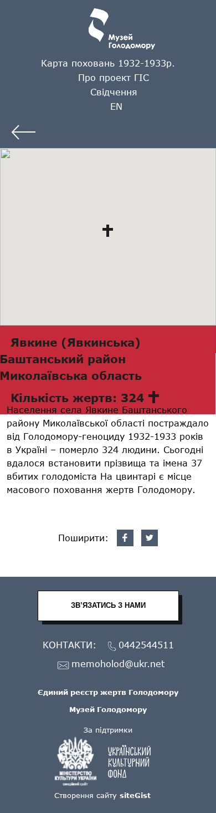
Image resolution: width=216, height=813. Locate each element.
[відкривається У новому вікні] (108, 761)
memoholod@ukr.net (117, 664)
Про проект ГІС (113, 77)
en (116, 106)
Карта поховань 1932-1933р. (108, 63)
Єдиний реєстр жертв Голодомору (108, 692)
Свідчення (113, 92)
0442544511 (146, 645)
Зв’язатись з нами (108, 605)
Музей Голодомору (108, 709)
